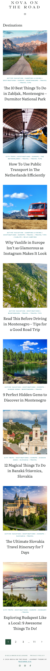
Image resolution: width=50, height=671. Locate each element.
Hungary (42, 610)
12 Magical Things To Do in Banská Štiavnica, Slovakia (25, 470)
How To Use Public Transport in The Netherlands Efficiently (25, 169)
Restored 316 (25, 661)
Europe (21, 80)
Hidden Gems (14, 389)
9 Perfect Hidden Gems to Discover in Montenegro (25, 397)
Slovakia (24, 460)
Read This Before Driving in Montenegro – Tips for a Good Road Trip (25, 324)
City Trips (11, 156)
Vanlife (18, 237)
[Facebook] (30, 665)
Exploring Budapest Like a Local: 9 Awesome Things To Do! (25, 623)
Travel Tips (25, 82)
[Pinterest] (25, 665)
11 (34, 641)
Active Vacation (15, 78)
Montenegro (32, 80)
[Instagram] (20, 665)
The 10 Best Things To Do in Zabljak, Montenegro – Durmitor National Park (25, 93)
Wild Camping (30, 237)
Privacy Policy (37, 655)
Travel (43, 80)
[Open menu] (25, 14)
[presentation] (25, 52)
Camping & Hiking (33, 78)
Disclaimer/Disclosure (16, 655)
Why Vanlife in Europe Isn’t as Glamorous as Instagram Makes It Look (25, 247)
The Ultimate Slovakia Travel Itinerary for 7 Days (25, 546)
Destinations (9, 80)
